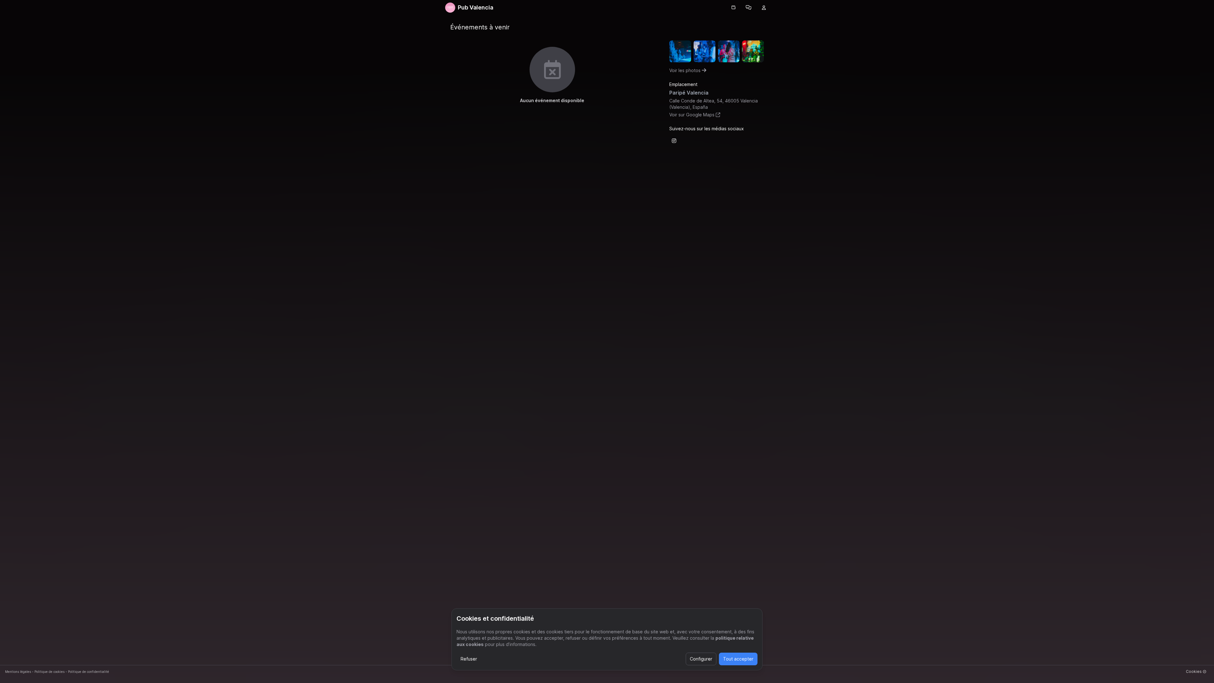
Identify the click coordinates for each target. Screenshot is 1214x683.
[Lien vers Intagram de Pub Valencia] (674, 140)
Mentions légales (18, 672)
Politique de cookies (49, 672)
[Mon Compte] (764, 8)
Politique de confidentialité (88, 672)
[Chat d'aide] (749, 8)
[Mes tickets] (733, 8)
